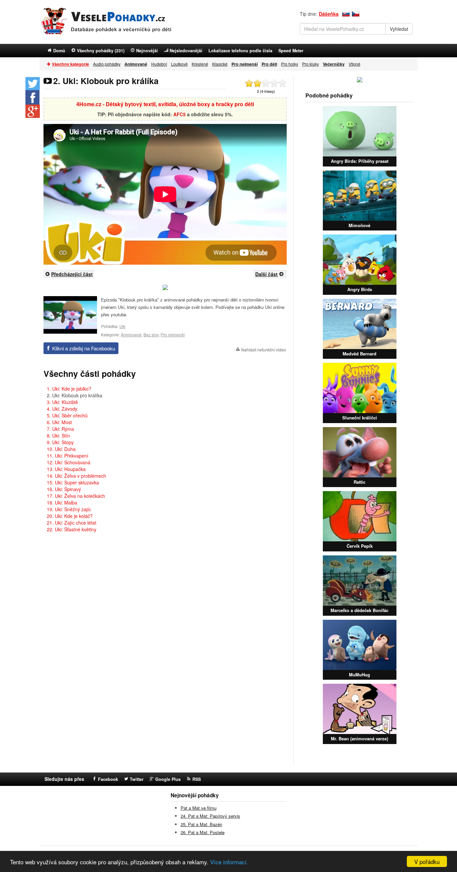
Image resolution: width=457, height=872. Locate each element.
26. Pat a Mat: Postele (202, 832)
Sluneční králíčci (359, 417)
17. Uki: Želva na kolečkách (76, 495)
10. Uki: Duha (61, 449)
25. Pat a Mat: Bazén (201, 824)
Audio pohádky (106, 64)
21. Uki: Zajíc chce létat (71, 522)
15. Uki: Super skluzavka (73, 482)
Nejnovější (147, 51)
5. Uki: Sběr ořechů (67, 415)
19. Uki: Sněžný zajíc (69, 509)
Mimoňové (359, 225)
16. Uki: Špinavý (64, 489)
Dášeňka (329, 13)
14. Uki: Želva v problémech (76, 475)
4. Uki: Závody (62, 408)
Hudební (159, 64)
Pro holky (289, 64)
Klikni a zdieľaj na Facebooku (83, 348)
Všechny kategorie (70, 64)
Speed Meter (290, 51)
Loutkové (179, 64)
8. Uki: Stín (58, 435)
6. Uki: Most (59, 422)
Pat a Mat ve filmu (198, 808)
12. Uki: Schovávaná (68, 462)
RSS (196, 779)
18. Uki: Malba (62, 502)
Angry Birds (359, 289)
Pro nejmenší (173, 334)
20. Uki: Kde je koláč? (70, 516)
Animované (131, 334)
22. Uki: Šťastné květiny (71, 529)
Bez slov (151, 334)
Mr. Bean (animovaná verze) (359, 738)
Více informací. (229, 862)
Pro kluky (310, 64)
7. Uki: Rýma (60, 428)
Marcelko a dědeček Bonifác (359, 610)
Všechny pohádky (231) (100, 51)
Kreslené (200, 64)
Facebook (108, 779)
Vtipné (354, 64)
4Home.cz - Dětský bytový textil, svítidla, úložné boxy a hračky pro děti (165, 104)
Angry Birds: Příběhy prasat (359, 161)
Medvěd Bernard (359, 353)
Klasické (219, 64)
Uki (122, 326)
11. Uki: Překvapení (67, 455)
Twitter (137, 779)
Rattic (359, 482)
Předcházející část (72, 274)
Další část (266, 274)
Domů (59, 51)
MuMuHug (359, 674)
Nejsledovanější (186, 51)
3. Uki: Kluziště (62, 402)
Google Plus (168, 779)
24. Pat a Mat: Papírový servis (210, 816)
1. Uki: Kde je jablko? (69, 388)
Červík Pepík (360, 546)
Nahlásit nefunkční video (263, 349)
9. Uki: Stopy (60, 442)
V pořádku (427, 861)
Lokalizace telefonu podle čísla (240, 51)
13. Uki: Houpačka (66, 469)
